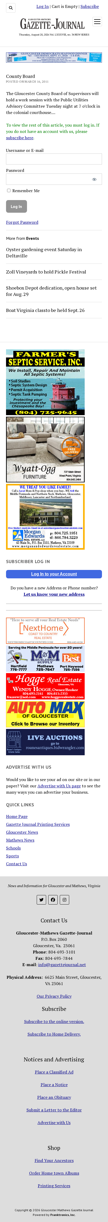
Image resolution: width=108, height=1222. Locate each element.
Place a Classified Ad (54, 1072)
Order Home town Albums (54, 1173)
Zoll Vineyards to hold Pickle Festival (46, 272)
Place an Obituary (54, 1097)
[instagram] (64, 900)
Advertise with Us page (59, 786)
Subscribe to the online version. (54, 1021)
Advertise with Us (54, 1122)
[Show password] (94, 179)
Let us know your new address (54, 594)
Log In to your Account (54, 574)
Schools (13, 848)
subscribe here (19, 138)
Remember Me (25, 190)
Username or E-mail (25, 150)
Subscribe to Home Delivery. (54, 1034)
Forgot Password (22, 222)
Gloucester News (22, 832)
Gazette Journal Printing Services (38, 824)
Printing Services (54, 1186)
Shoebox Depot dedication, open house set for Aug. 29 (51, 291)
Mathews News (20, 840)
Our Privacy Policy (54, 996)
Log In (42, 6)
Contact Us (16, 864)
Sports (12, 856)
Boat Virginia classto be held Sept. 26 (45, 310)
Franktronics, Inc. (62, 1215)
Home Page (17, 816)
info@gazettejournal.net (62, 964)
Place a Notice (54, 1084)
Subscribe (89, 6)
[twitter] (41, 900)
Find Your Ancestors (54, 1160)
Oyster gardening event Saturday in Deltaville (44, 252)
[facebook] (53, 900)
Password (15, 170)
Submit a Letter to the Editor (54, 1110)
